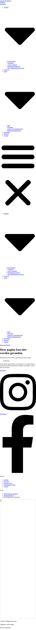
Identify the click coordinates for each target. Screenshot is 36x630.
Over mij (6, 70)
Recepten (10, 127)
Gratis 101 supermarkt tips (15, 129)
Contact (6, 135)
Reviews (6, 134)
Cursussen (10, 63)
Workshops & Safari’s (13, 66)
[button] (18, 174)
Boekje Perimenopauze (14, 130)
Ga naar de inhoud (5, 1)
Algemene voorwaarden (7, 624)
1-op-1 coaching (12, 65)
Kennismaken (11, 61)
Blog (8, 125)
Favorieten (7, 132)
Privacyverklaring (5, 627)
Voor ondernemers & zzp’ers (15, 68)
